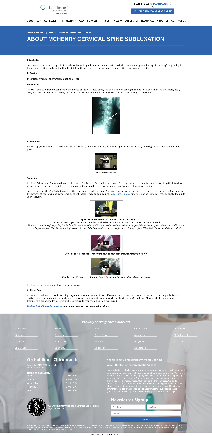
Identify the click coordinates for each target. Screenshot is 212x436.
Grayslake (139, 341)
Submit (146, 419)
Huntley (98, 341)
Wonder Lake (141, 335)
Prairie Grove (101, 335)
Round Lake (180, 328)
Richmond (60, 335)
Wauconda (60, 328)
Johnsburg (20, 341)
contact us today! (166, 391)
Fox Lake (178, 341)
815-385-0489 (160, 4)
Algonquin (20, 328)
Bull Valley (60, 347)
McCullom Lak (181, 335)
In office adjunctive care (39, 285)
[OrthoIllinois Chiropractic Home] (54, 9)
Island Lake (60, 341)
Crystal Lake (21, 347)
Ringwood (20, 335)
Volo (96, 328)
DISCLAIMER (101, 427)
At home (31, 295)
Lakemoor (99, 347)
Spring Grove (141, 328)
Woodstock (140, 347)
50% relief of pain (120, 193)
